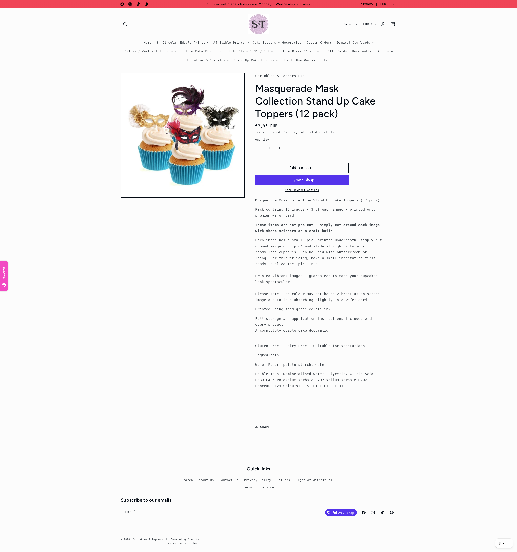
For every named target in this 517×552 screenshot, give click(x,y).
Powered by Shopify (185, 539)
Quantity (262, 139)
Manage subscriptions (183, 543)
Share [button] (265, 427)
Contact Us (229, 480)
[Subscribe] (192, 512)
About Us (206, 480)
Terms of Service (258, 487)
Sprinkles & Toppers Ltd (151, 539)
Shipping (291, 132)
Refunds (283, 480)
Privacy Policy (257, 480)
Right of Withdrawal (313, 480)
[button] (125, 24)
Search (187, 480)
